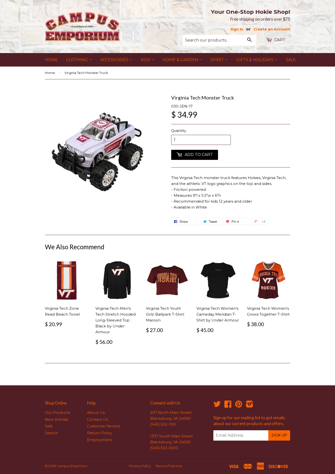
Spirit (217, 59)
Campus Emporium (72, 466)
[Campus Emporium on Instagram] (249, 405)
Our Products (57, 412)
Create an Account (271, 29)
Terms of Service (168, 466)
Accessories (114, 59)
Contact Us (97, 419)
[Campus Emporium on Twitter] (217, 405)
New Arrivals (56, 419)
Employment (99, 439)
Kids (146, 59)
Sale (291, 59)
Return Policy (99, 433)
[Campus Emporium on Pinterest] (238, 405)
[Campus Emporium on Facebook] (228, 405)
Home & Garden (181, 59)
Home (51, 59)
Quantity (178, 130)
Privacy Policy (140, 466)
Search (51, 433)
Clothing (77, 59)
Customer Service (103, 426)
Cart (279, 40)
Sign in (236, 29)
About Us (96, 412)
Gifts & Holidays (255, 59)
